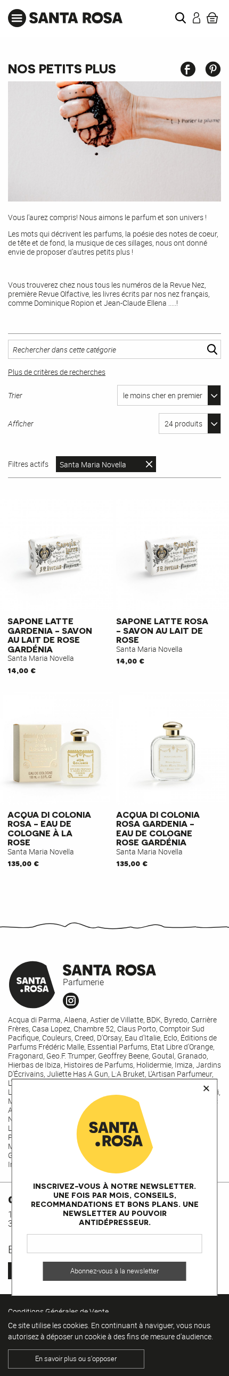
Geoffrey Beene (123, 1056)
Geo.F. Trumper (70, 1056)
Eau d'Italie (142, 1038)
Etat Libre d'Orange (182, 1047)
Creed (84, 1038)
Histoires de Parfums (98, 1065)
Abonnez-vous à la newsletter (114, 1271)
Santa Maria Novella (93, 464)
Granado (192, 1056)
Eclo (170, 1038)
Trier (15, 395)
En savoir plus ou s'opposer (76, 1358)
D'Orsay (109, 1038)
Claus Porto (136, 1028)
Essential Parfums (117, 1047)
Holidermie (153, 1065)
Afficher (21, 423)
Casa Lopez (51, 1028)
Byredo (175, 1019)
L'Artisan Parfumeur (180, 1074)
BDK (153, 1019)
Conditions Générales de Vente (58, 1311)
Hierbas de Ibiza (34, 1065)
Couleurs (56, 1038)
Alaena (75, 1019)
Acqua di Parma (34, 1019)
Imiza (184, 1065)
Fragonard (25, 1056)
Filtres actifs (28, 464)
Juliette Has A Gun (77, 1074)
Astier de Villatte (116, 1019)
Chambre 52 (93, 1028)
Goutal (163, 1056)
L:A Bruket (128, 1074)
